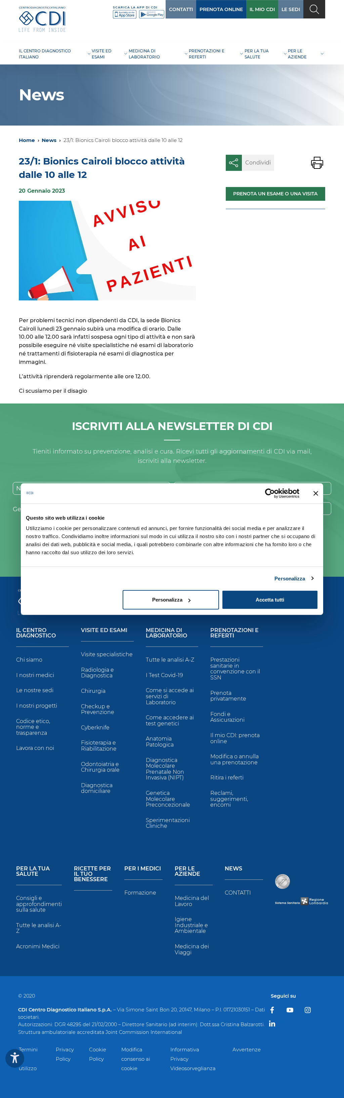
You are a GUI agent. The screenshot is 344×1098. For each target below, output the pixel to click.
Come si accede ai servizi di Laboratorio (170, 696)
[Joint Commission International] (282, 881)
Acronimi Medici (37, 946)
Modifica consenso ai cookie (135, 1058)
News (49, 140)
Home (27, 140)
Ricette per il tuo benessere (92, 874)
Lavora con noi (35, 748)
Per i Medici (142, 869)
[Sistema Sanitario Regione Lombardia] (301, 901)
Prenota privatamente (228, 696)
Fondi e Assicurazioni (227, 717)
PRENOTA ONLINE (221, 9)
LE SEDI (291, 9)
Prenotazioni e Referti (234, 633)
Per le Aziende (187, 871)
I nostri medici (35, 675)
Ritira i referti (227, 777)
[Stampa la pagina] (317, 163)
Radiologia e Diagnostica (97, 673)
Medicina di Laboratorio (166, 633)
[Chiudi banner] (315, 493)
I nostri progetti (36, 706)
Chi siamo (29, 660)
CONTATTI (181, 9)
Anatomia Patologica (160, 741)
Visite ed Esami (104, 630)
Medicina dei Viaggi (192, 949)
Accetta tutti (270, 600)
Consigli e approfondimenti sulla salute (39, 904)
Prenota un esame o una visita (275, 194)
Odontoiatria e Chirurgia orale (100, 767)
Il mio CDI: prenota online (235, 738)
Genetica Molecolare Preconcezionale (168, 799)
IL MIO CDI (262, 9)
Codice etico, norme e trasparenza (33, 727)
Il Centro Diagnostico (36, 633)
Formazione (140, 893)
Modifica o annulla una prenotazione (234, 759)
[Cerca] (314, 9)
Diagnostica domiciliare (97, 788)
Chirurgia (93, 691)
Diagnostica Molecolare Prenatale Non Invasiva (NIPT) (165, 769)
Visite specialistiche (107, 654)
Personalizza (289, 578)
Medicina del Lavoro (192, 901)
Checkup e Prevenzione (97, 709)
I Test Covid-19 (164, 675)
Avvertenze (246, 1049)
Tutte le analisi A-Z (170, 660)
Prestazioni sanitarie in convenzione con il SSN (235, 669)
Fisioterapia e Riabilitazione (99, 745)
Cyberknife (95, 727)
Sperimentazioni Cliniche (168, 823)
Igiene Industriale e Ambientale (191, 925)
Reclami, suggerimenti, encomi (229, 799)
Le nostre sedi (34, 690)
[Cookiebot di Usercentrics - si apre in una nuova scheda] (270, 493)
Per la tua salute (33, 871)
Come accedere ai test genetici (170, 720)
